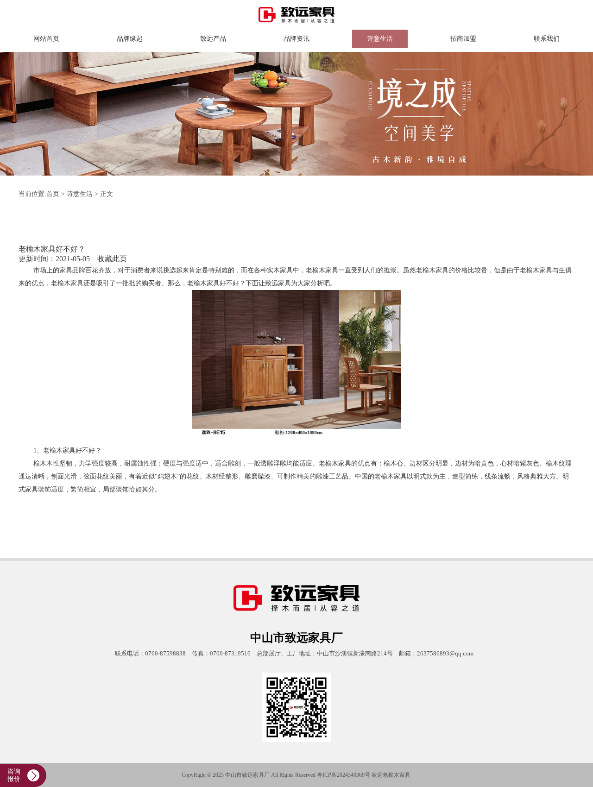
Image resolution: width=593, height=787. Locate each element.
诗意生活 (380, 38)
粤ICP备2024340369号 (343, 775)
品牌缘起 (130, 38)
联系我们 (547, 38)
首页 (52, 193)
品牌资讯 (296, 38)
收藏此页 (112, 259)
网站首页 (46, 38)
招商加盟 (463, 38)
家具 (404, 775)
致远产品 (213, 38)
